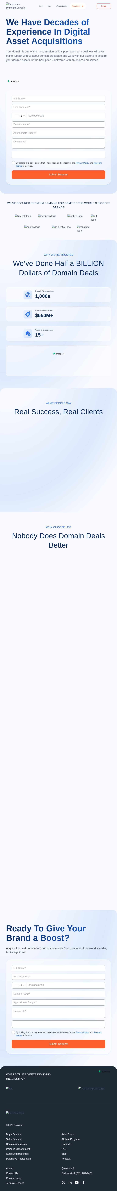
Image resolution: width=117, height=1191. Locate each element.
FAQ (64, 1149)
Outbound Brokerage (17, 1154)
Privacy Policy (82, 163)
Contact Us (12, 1173)
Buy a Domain (13, 1134)
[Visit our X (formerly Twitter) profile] (63, 1182)
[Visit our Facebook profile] (83, 1182)
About (9, 1168)
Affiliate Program (71, 1139)
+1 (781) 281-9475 (82, 1173)
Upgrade (66, 1144)
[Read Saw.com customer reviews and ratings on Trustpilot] (58, 353)
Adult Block (68, 1134)
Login (103, 6)
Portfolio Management (18, 1149)
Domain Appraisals (16, 1144)
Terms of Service (15, 1183)
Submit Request (58, 174)
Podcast (66, 1158)
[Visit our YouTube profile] (77, 1182)
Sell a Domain (13, 1139)
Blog (64, 1154)
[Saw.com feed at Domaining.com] (94, 1093)
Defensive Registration (18, 1158)
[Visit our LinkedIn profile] (70, 1182)
